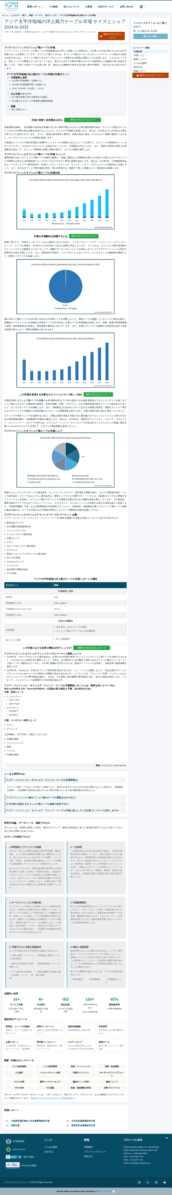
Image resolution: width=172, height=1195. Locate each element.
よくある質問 (140, 63)
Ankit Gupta (106, 765)
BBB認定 (41, 1004)
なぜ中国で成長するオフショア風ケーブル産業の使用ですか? (37, 803)
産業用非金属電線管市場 (83, 1125)
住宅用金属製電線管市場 (83, 1120)
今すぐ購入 (152, 36)
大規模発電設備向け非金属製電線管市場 (30, 1120)
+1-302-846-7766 (136, 1156)
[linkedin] (139, 1182)
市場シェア (139, 55)
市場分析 (138, 51)
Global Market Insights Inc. (16, 1182)
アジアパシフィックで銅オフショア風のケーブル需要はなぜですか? (41, 797)
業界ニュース (140, 59)
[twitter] (147, 1182)
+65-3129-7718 (136, 1159)
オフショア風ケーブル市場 (30, 400)
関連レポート (140, 71)
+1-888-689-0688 (139, 1153)
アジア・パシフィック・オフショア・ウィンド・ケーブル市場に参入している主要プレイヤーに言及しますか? (62, 810)
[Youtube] (164, 1182)
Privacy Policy (103, 1191)
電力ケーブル (51, 15)
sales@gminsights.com (140, 1163)
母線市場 (15, 1125)
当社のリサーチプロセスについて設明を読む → (53, 1098)
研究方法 (138, 67)
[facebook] (156, 1182)
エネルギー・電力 (18, 15)
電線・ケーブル (35, 15)
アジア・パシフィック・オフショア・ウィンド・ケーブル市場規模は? (42, 779)
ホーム (5, 15)
